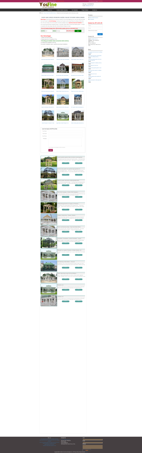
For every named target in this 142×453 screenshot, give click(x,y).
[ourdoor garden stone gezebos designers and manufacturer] (48, 5)
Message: (84, 443)
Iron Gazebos (75, 10)
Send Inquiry (65, 162)
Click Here (101, 1)
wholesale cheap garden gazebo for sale (94, 67)
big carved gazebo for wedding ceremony (95, 62)
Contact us (94, 10)
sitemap (86, 451)
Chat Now (79, 162)
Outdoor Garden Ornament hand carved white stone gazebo (65, 91)
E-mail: (84, 440)
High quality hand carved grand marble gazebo (78, 75)
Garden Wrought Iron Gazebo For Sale (48, 122)
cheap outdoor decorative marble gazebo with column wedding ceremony (94, 56)
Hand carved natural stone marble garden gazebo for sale (50, 91)
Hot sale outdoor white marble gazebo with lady (63, 75)
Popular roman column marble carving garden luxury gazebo (80, 91)
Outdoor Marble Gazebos (62, 10)
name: (84, 437)
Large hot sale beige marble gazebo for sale (48, 107)
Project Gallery (85, 10)
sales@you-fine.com (60, 1)
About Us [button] (50, 10)
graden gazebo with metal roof (93, 65)
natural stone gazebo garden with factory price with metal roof (49, 442)
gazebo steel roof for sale (92, 73)
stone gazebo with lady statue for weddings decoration (49, 438)
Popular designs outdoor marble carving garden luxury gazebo (81, 59)
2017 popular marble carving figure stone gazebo (79, 107)
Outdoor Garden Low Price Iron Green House (48, 75)
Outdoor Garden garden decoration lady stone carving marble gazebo (82, 122)
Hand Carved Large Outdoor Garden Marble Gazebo (49, 59)
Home (42, 10)
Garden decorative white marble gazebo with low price (64, 107)
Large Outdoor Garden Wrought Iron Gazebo (63, 122)
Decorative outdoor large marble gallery (63, 59)
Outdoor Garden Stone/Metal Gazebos (50, 12)
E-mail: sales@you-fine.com (65, 439)
